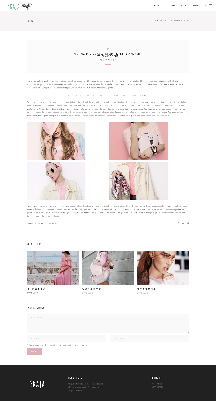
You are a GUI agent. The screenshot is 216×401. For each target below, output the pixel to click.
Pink (50, 223)
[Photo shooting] (163, 268)
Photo (44, 223)
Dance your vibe (91, 289)
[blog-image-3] (67, 181)
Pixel (54, 223)
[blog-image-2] (149, 141)
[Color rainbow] (53, 268)
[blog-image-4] (149, 181)
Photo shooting (146, 289)
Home (157, 21)
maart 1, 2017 (32, 293)
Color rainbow (36, 289)
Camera (30, 223)
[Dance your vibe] (108, 268)
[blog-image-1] (67, 141)
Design (164, 21)
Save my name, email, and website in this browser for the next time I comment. (59, 345)
